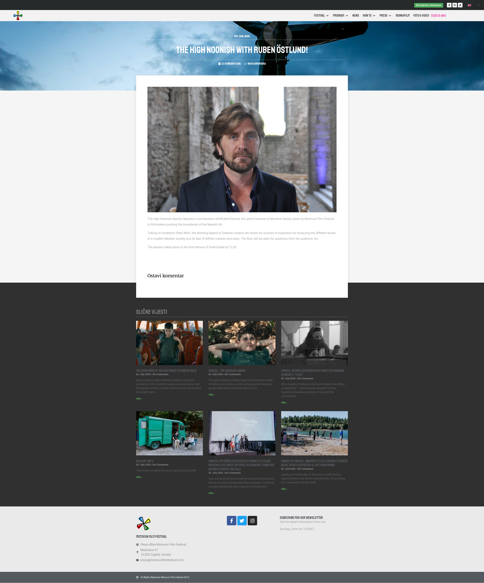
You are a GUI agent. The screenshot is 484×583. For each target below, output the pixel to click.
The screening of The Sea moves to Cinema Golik (166, 371)
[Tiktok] (460, 5)
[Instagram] (454, 5)
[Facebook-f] (449, 5)
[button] (478, 5)
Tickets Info (438, 16)
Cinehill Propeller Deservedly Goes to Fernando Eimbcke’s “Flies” (312, 373)
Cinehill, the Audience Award (227, 371)
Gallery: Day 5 (145, 461)
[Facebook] (231, 520)
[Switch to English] (469, 5)
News (247, 36)
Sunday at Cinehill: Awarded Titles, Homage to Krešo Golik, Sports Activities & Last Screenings (314, 463)
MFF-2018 (239, 36)
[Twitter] (242, 520)
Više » (139, 398)
